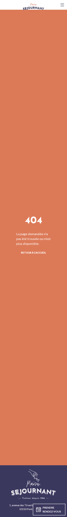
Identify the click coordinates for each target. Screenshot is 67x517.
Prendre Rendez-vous (52, 509)
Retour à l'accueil (33, 252)
